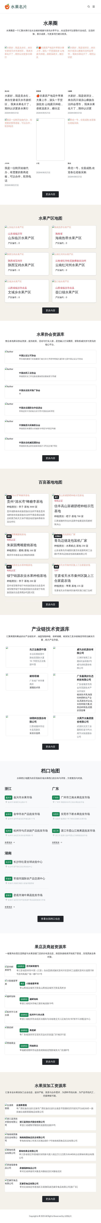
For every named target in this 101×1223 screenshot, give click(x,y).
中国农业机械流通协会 (29, 442)
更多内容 (50, 194)
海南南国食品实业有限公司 (32, 1137)
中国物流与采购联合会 (29, 425)
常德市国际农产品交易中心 (29, 878)
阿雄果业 (34, 1046)
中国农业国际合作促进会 (30, 408)
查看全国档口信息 (50, 918)
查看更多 (8, 843)
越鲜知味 (34, 999)
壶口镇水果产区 (66, 292)
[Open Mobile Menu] (94, 7)
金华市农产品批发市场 (27, 814)
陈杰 (69, 163)
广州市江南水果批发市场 (75, 797)
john (7, 163)
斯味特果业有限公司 (28, 1151)
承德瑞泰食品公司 (28, 1168)
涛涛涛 (38, 91)
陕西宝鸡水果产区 (21, 265)
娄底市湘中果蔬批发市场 (28, 895)
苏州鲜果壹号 (32, 966)
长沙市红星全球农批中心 (28, 861)
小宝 (37, 163)
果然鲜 (33, 1030)
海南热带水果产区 (68, 238)
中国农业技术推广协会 (29, 390)
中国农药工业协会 (27, 373)
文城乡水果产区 (19, 292)
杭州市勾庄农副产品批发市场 (31, 830)
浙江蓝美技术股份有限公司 (32, 1122)
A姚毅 (70, 91)
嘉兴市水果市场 (23, 797)
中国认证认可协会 (27, 355)
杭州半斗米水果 (37, 1015)
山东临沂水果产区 (21, 238)
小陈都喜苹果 (32, 983)
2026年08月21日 (12, 113)
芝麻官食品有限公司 (29, 1184)
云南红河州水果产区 (70, 265)
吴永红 (7, 91)
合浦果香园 (21, 1105)
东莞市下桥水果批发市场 (75, 814)
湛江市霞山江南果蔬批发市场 (78, 830)
